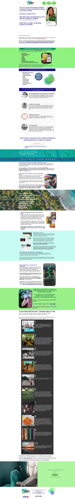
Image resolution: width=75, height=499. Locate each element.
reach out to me (41, 38)
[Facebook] (25, 497)
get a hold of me (28, 458)
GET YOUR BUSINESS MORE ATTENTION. (32, 284)
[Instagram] (27, 497)
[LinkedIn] (24, 497)
